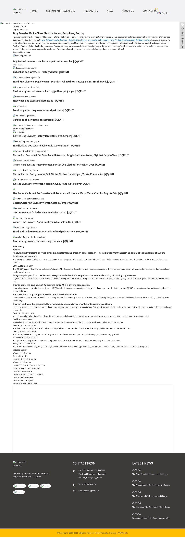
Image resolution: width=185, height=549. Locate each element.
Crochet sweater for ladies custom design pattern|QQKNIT (45, 212)
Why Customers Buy (23, 265)
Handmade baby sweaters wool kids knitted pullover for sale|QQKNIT (50, 231)
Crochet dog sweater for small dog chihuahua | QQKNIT (43, 241)
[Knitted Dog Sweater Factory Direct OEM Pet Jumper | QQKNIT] (19, 131)
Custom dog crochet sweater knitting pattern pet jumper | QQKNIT (49, 91)
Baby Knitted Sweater (140, 40)
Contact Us (150, 10)
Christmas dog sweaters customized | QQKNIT (38, 119)
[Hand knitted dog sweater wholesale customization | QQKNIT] (26, 141)
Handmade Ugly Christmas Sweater (28, 374)
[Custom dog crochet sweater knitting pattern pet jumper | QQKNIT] (27, 87)
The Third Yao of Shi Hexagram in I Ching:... (150, 474)
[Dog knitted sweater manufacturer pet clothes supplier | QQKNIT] (22, 55)
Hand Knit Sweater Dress (23, 371)
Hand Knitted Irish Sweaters (25, 359)
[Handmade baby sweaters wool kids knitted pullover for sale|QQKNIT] (25, 227)
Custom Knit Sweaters (60, 10)
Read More (17, 64)
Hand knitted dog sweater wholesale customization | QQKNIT (46, 145)
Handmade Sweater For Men (25, 383)
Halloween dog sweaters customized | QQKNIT (38, 100)
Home (33, 10)
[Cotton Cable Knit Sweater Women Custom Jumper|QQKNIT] (28, 198)
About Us (128, 10)
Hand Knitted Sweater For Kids (54, 40)
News (110, 10)
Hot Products (102, 533)
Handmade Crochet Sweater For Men (29, 365)
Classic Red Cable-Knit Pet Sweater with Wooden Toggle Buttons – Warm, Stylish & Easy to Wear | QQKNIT (71, 155)
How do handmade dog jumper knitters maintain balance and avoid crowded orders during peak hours (62, 303)
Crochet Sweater (20, 356)
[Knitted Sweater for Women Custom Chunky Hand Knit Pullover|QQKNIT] (26, 179)
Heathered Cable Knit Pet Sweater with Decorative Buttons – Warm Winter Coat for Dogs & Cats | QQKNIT (70, 193)
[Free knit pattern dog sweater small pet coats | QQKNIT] (19, 106)
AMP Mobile (123, 533)
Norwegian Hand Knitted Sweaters (115, 40)
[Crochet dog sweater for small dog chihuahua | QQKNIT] (29, 237)
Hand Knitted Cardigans (23, 380)
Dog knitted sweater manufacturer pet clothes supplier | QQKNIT (48, 61)
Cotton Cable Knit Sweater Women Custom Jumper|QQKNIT (45, 202)
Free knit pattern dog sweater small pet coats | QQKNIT (43, 110)
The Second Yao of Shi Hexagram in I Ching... (151, 485)
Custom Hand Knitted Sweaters (26, 368)
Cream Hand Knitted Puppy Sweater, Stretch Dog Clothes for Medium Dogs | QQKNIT (59, 164)
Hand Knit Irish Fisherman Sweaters (84, 40)
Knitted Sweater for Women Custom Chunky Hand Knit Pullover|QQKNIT (52, 183)
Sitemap (112, 533)
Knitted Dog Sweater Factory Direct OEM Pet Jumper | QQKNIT (47, 136)
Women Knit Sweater (22, 353)
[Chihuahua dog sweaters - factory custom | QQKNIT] (24, 67)
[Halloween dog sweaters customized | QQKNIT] (24, 96)
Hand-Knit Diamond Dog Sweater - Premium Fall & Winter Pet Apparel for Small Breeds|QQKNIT (65, 81)
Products (90, 10)
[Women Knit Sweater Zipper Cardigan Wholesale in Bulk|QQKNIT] (23, 218)
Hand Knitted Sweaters (23, 377)
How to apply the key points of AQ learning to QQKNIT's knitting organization (51, 284)
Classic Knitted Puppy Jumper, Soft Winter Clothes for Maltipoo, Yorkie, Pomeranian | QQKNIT (63, 174)
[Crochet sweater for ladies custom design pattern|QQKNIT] (25, 208)
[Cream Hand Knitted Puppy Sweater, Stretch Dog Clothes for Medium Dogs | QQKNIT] (24, 160)
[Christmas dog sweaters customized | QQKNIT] (24, 115)
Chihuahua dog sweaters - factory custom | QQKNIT (41, 72)
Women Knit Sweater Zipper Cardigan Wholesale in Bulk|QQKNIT (48, 222)
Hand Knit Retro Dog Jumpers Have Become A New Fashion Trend (45, 294)
